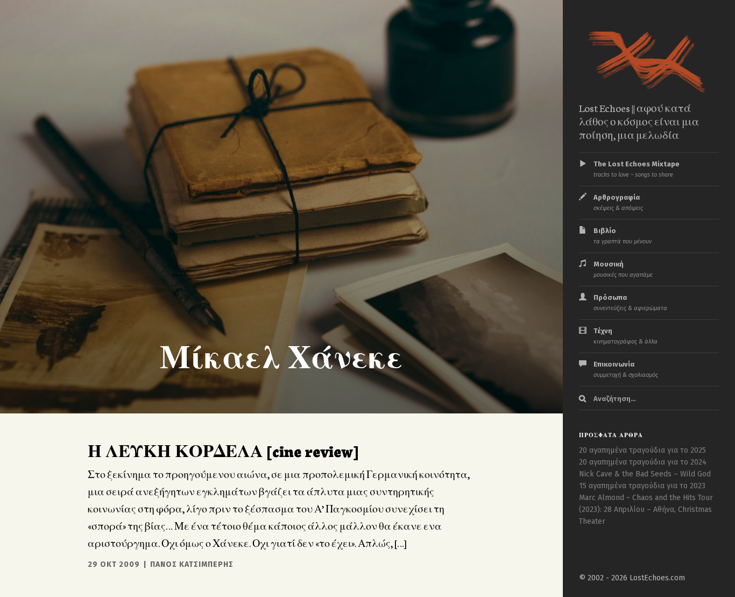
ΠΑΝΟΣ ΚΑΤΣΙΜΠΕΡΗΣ (192, 564)
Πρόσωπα (630, 302)
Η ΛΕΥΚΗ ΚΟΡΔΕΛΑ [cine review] (223, 450)
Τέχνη (625, 336)
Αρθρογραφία (618, 202)
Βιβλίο (622, 236)
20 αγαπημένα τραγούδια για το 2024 (642, 462)
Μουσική (623, 269)
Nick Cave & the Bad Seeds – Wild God (645, 474)
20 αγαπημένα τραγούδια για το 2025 (642, 450)
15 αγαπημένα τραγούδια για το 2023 (642, 485)
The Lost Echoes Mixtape (636, 169)
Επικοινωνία (625, 369)
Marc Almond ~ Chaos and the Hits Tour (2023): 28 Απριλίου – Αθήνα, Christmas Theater (646, 509)
